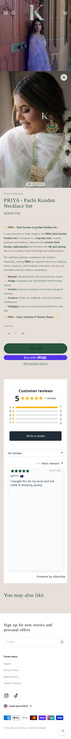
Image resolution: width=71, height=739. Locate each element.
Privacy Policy (11, 670)
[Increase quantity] (22, 333)
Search (7, 663)
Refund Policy (11, 676)
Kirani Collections (13, 193)
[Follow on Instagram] (6, 695)
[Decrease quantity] (8, 333)
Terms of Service (12, 683)
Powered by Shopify (37, 728)
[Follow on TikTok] (16, 695)
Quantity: (8, 325)
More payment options (35, 363)
